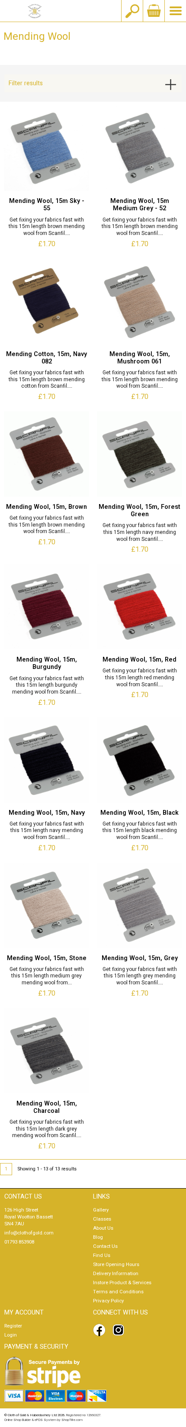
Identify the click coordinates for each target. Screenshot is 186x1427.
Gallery (101, 1210)
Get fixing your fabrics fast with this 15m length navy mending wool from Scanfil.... (140, 532)
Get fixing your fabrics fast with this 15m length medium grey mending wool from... (47, 976)
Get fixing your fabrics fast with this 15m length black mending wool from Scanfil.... (140, 831)
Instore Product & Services (122, 1282)
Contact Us (105, 1246)
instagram (120, 1330)
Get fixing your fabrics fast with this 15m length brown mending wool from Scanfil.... (47, 227)
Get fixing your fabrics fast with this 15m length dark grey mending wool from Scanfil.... (47, 1129)
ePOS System (45, 1419)
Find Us (101, 1255)
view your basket (153, 11)
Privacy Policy (108, 1301)
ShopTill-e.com (72, 1419)
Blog (98, 1237)
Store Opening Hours (116, 1264)
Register (13, 1326)
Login (10, 1335)
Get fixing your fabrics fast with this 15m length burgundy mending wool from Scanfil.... (47, 685)
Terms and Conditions (118, 1291)
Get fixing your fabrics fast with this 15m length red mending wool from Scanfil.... (140, 678)
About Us (103, 1228)
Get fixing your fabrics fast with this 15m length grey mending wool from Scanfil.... (140, 976)
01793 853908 (19, 1242)
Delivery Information (115, 1273)
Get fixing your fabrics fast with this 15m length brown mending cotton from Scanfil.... (47, 380)
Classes (102, 1219)
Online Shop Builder (17, 1419)
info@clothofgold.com (29, 1233)
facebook (101, 1330)
